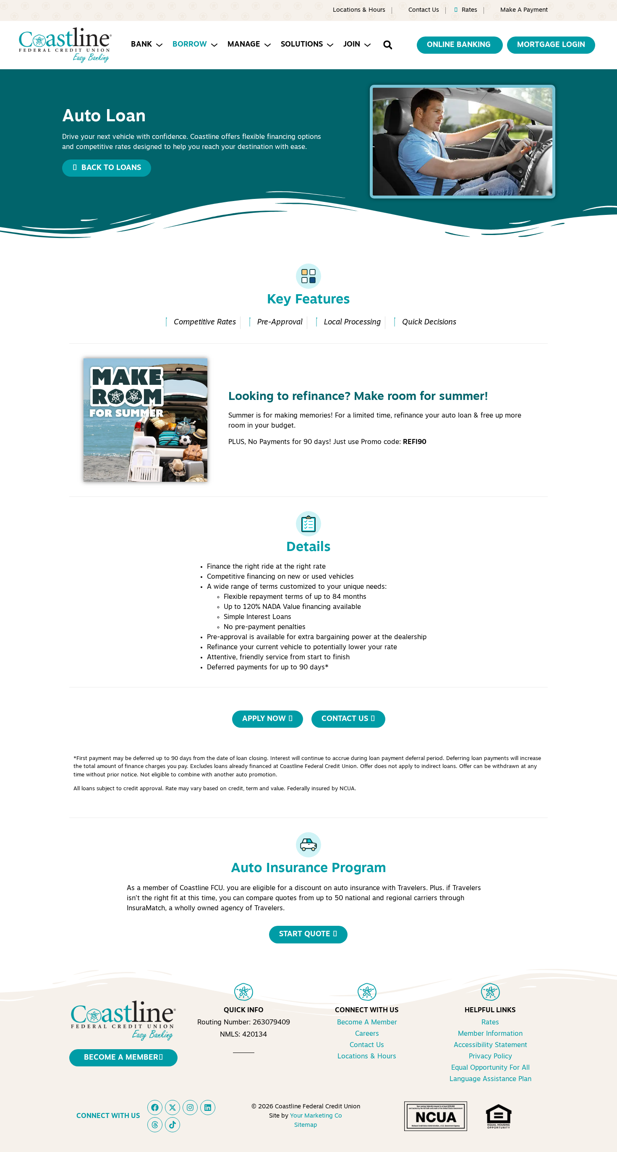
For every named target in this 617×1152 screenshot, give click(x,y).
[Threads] (154, 1124)
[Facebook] (154, 1107)
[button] (388, 45)
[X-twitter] (172, 1107)
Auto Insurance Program (308, 868)
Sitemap (305, 1125)
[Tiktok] (172, 1124)
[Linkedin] (207, 1107)
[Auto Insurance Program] (308, 844)
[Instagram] (190, 1107)
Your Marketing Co (316, 1116)
